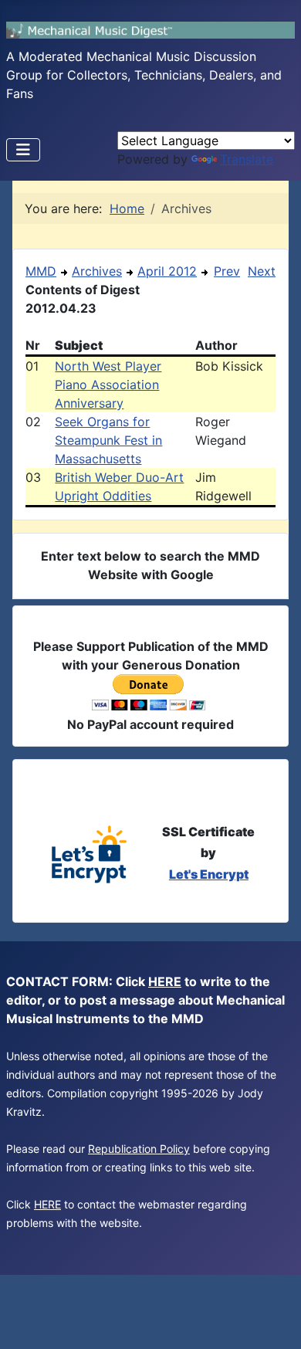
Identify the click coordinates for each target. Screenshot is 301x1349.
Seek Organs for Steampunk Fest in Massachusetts (108, 440)
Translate (246, 159)
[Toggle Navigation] (23, 149)
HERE (164, 981)
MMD (40, 271)
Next (262, 271)
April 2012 (167, 271)
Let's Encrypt (209, 874)
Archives (97, 271)
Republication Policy (139, 1148)
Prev (227, 271)
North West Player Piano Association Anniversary (108, 384)
